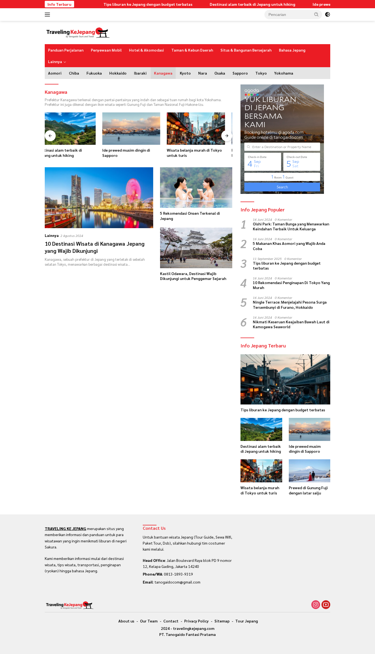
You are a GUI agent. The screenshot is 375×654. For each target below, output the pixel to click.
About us (126, 620)
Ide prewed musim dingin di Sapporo (329, 4)
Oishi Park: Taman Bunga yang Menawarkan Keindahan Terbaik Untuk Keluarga (291, 226)
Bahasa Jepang (292, 49)
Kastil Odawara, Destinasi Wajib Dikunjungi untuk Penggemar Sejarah (193, 276)
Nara (202, 72)
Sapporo (240, 72)
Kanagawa (163, 72)
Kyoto (185, 72)
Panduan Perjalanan (65, 49)
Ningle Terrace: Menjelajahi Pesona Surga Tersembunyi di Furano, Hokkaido (290, 304)
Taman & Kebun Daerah (192, 49)
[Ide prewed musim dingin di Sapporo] (74, 128)
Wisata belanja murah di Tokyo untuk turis (137, 152)
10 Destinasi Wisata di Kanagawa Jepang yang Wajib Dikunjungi (94, 247)
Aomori (54, 72)
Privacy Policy (196, 620)
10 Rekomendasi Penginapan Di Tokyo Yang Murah (291, 285)
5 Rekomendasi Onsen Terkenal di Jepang (190, 215)
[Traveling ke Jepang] (78, 31)
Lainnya (55, 61)
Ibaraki (140, 72)
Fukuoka (94, 72)
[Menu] (48, 14)
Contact (170, 620)
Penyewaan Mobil (106, 49)
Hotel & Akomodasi (146, 49)
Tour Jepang (246, 620)
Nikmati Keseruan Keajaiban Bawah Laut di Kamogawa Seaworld (291, 324)
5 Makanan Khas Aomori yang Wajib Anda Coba (289, 246)
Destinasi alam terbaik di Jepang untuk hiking (235, 4)
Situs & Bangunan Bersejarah (246, 49)
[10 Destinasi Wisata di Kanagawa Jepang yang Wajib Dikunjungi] (99, 197)
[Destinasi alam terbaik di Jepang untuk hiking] (261, 429)
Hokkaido (118, 72)
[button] (316, 14)
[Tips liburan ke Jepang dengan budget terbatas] (285, 379)
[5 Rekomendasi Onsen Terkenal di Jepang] (196, 187)
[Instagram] (315, 605)
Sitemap (222, 620)
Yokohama (283, 72)
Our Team (149, 620)
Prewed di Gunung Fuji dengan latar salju (200, 152)
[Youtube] (325, 605)
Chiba (74, 72)
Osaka (219, 72)
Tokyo (261, 72)
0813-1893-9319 (178, 573)
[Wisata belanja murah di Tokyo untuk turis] (139, 128)
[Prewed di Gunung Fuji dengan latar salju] (203, 128)
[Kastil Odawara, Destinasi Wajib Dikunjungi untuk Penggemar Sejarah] (196, 248)
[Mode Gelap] (327, 14)
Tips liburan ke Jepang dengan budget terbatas (130, 4)
